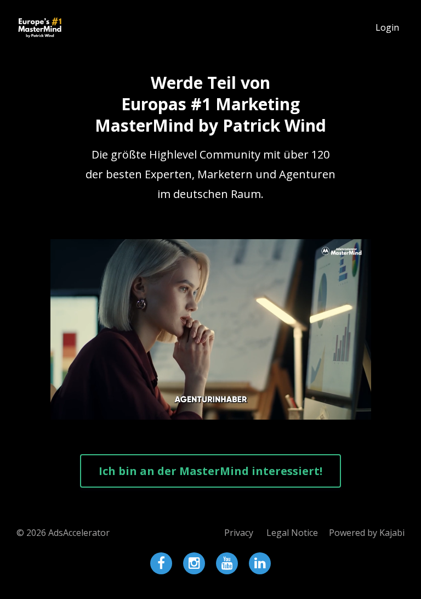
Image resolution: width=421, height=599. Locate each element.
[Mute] (319, 411)
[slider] (200, 411)
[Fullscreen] (361, 411)
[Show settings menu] (340, 411)
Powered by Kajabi (367, 533)
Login (387, 27)
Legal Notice (292, 533)
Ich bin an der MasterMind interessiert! (210, 471)
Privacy (238, 533)
